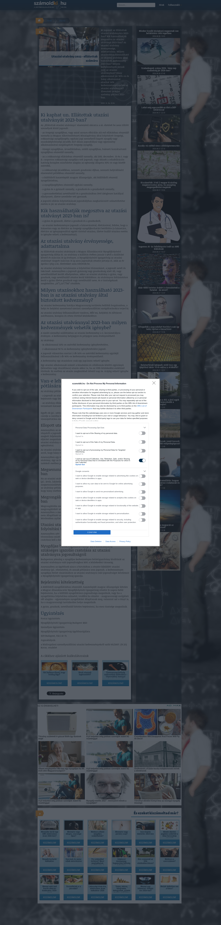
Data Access (110, 541)
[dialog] (110, 462)
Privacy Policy (125, 541)
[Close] (154, 383)
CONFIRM (92, 532)
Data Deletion (96, 541)
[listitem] (110, 427)
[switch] (142, 433)
